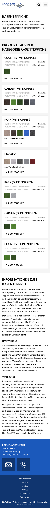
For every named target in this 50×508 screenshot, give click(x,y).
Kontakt (25, 486)
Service (25, 482)
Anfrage (25, 490)
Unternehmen (25, 478)
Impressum (25, 493)
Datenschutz (25, 497)
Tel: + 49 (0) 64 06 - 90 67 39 (15, 454)
